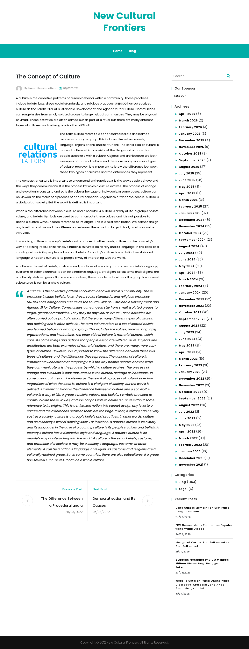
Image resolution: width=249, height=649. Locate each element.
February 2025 (190, 206)
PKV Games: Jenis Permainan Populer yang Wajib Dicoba (203, 527)
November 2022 (191, 385)
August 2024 (189, 246)
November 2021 (191, 465)
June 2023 (187, 339)
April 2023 (187, 352)
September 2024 (192, 240)
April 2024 (187, 273)
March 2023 (188, 359)
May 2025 (186, 187)
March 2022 (188, 438)
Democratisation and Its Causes (114, 502)
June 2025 (187, 180)
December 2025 (191, 140)
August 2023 (189, 326)
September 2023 (192, 319)
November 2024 (191, 226)
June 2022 (187, 418)
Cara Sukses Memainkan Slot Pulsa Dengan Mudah (202, 510)
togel (183, 489)
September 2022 (192, 398)
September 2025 (192, 160)
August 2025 (189, 167)
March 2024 (188, 279)
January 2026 (190, 134)
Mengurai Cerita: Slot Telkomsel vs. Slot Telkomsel (202, 544)
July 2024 (186, 253)
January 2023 (190, 372)
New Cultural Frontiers (124, 21)
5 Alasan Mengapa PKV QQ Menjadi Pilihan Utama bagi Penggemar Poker (202, 563)
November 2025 (191, 147)
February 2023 (190, 365)
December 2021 (191, 458)
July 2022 (186, 412)
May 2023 (186, 345)
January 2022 (190, 451)
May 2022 (186, 425)
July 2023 (186, 332)
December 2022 (191, 379)
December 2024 (191, 220)
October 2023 (190, 312)
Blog (132, 51)
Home (117, 51)
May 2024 (187, 266)
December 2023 (191, 299)
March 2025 (188, 200)
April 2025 (187, 193)
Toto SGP (180, 96)
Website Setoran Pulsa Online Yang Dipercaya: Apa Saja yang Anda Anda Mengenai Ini (202, 584)
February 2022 (190, 445)
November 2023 (191, 306)
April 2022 (187, 432)
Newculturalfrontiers (42, 88)
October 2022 (190, 392)
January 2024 (190, 293)
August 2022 (189, 405)
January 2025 (190, 213)
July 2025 (186, 173)
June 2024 (187, 259)
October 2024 (190, 233)
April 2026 (187, 114)
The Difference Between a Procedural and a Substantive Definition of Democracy (61, 502)
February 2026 (190, 127)
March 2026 (188, 120)
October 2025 (190, 154)
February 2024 (190, 286)
